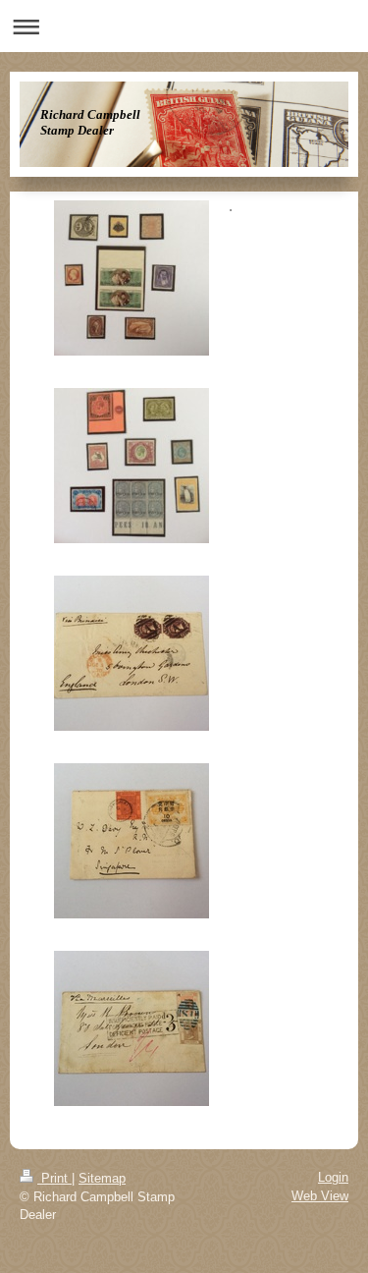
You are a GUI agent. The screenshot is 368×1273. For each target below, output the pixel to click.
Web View (319, 1196)
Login (333, 1177)
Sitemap (102, 1178)
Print (54, 1178)
